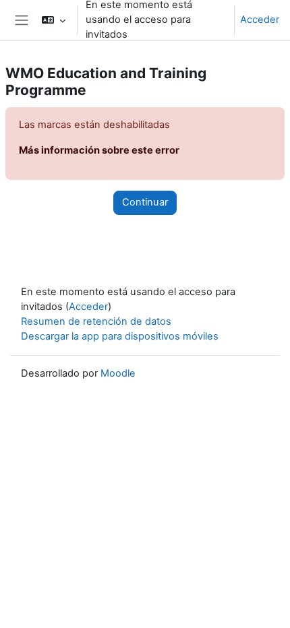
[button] (53, 20)
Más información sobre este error (99, 150)
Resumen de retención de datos (96, 321)
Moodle (118, 373)
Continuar (145, 202)
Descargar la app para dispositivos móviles (120, 336)
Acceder (259, 19)
